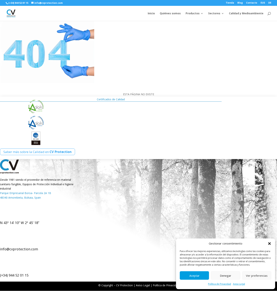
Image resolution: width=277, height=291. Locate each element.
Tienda (230, 3)
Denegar (225, 275)
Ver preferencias (257, 275)
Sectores (214, 13)
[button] (269, 243)
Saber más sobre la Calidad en (37, 152)
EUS (263, 3)
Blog (240, 3)
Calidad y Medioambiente (246, 13)
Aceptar (194, 275)
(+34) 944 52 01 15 (14, 275)
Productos (193, 13)
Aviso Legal (239, 284)
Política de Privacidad (219, 284)
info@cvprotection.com (19, 249)
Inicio (151, 13)
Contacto (251, 3)
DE (269, 3)
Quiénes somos (170, 13)
